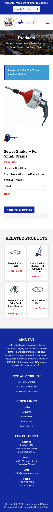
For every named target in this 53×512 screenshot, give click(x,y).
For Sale (26, 407)
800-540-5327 (26, 485)
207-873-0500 (26, 482)
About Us (26, 412)
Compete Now (41, 507)
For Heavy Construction (27, 391)
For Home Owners (26, 382)
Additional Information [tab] (19, 209)
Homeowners (21, 43)
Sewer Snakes (37, 43)
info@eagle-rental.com (26, 473)
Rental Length (14, 180)
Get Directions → (26, 452)
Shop (9, 43)
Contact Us (26, 416)
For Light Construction (26, 386)
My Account (26, 421)
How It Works (26, 426)
